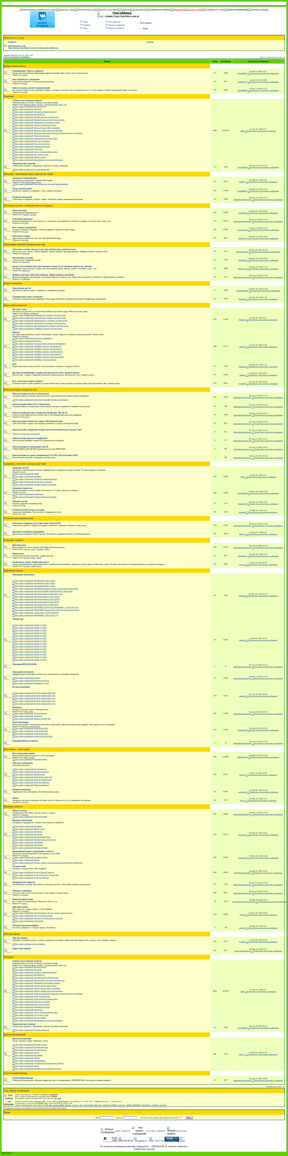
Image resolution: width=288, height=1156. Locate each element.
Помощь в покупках (22, 891)
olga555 (242, 347)
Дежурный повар (40, 817)
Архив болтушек (40, 759)
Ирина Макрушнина (242, 951)
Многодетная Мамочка (31, 726)
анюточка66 (88, 1105)
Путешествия (19, 866)
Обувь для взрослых (42, 136)
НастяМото (146, 1105)
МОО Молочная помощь (31, 182)
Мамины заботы (13, 806)
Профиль (86, 25)
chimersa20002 (242, 291)
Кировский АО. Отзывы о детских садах (50, 315)
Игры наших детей (21, 288)
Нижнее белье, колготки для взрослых (49, 120)
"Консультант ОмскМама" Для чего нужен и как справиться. (33, 48)
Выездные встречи (41, 680)
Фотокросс (38, 716)
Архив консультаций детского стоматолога (51, 400)
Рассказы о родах (21, 236)
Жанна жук (242, 269)
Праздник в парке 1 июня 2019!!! (47, 597)
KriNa (33, 549)
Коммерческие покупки (23, 163)
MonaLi (242, 775)
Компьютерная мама (22, 899)
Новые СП (179, 10)
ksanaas (68, 1105)
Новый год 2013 (40, 657)
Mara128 (242, 320)
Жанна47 (98, 1105)
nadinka (25, 855)
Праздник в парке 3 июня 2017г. (46, 602)
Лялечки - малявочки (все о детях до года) (28, 174)
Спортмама (38, 842)
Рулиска (242, 942)
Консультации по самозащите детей (30, 447)
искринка (106, 1105)
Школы (127, 10)
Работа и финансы (41, 785)
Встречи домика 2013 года (44, 704)
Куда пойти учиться (15, 305)
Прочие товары (40, 157)
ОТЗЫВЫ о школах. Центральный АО (49, 357)
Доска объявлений (238, 10)
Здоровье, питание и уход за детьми (25, 464)
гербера (242, 928)
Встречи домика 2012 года (44, 701)
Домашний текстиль (42, 146)
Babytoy (242, 534)
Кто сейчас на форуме (17, 1091)
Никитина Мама (29, 104)
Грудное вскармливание (24, 178)
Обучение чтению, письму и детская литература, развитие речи (44, 249)
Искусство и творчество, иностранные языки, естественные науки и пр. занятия (52, 266)
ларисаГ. (122, 1105)
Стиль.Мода (38, 921)
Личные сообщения (116, 25)
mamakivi (242, 512)
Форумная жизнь (13, 570)
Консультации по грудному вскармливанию (51, 184)
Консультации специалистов (20, 390)
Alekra (25, 757)
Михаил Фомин (242, 252)
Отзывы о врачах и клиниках (45, 484)
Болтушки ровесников (23, 753)
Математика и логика (22, 258)
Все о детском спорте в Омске (27, 381)
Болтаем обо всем (41, 772)
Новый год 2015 (40, 654)
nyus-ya (75, 1105)
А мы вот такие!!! (14, 540)
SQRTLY (242, 182)
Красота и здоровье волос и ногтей (48, 918)
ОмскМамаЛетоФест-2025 (44, 583)
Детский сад (105, 10)
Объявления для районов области (47, 1069)
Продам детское (40, 1045)
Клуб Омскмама (20, 722)
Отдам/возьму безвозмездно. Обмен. (49, 1063)
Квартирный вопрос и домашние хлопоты (33, 851)
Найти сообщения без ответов (272, 57)
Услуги (36, 1053)
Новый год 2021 (40, 638)
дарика (242, 915)
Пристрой (38, 109)
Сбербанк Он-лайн (215, 10)
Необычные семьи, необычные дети (30, 562)
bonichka (39, 549)
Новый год (17, 619)
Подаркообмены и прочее (25, 741)
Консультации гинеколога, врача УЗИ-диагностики (37, 421)
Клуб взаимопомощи (15, 1073)
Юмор (15, 798)
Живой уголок (39, 829)
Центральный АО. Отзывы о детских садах (51, 326)
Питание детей (19, 501)
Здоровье (140, 10)
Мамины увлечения (22, 820)
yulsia (31, 711)
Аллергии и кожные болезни (45, 479)
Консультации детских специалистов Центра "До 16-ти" (40, 413)
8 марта (37, 678)
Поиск (85, 22)
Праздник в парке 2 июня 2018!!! (47, 599)
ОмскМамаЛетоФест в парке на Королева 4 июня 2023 (56, 589)
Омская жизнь (39, 774)
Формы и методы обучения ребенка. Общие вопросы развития (43, 275)
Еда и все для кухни (42, 144)
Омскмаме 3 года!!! (41, 683)
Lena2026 (242, 213)
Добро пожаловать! (15, 66)
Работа (37, 1058)
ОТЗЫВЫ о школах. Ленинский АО (48, 349)
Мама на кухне (19, 811)
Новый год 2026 (40, 625)
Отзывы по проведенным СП (45, 112)
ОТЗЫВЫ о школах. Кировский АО (47, 346)
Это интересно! (40, 769)
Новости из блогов (116, 28)
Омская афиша (20, 938)
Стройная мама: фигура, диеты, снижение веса (53, 913)
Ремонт (37, 860)
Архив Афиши (39, 944)
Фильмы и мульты (41, 848)
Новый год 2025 (40, 628)
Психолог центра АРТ (31, 434)
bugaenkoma (242, 230)
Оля (23, 472)
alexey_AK (62, 104)
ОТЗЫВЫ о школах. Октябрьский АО (48, 352)
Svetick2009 (242, 167)
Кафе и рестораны (21, 948)
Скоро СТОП (195, 10)
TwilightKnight (242, 757)
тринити (163, 1105)
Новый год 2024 (40, 630)
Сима (25, 711)
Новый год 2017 (40, 649)
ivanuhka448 (242, 493)
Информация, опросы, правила (27, 71)
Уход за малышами (22, 188)
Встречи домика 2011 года (44, 698)
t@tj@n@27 (242, 82)
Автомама (38, 826)
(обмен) (114, 10)
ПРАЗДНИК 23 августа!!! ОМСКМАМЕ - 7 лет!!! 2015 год (56, 607)
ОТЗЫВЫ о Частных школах (45, 360)
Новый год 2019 (40, 644)
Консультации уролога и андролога (30, 438)
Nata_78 (242, 1054)
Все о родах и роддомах (24, 227)
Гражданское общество (43, 777)
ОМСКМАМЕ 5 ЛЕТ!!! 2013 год (46, 615)
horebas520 (242, 730)
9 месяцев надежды (22, 219)
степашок (155, 1105)
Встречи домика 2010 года (44, 696)
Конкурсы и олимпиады (43, 338)
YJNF (242, 477)
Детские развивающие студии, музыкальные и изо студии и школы (45, 373)
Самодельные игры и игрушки (27, 297)
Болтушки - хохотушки (17, 749)
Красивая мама (20, 907)
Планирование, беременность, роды (39, 10)
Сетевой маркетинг (41, 169)
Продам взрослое (41, 1047)
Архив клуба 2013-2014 (43, 736)
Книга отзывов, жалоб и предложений (31, 88)
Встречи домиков (21, 687)
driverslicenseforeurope (242, 199)
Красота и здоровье (42, 141)
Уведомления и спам (17, 46)
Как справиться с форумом (26, 79)
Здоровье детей (20, 468)
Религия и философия (43, 780)
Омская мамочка (50, 104)
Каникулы (37, 341)
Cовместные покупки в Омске (27, 100)
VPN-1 (242, 800)
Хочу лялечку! (19, 210)
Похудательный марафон (25, 925)
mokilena (242, 696)
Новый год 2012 (40, 660)
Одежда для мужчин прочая (45, 125)
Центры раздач (259, 10)
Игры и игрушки (13, 283)
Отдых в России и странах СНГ (46, 875)
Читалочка (38, 845)
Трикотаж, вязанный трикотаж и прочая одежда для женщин (58, 133)
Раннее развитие (86, 10)
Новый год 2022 (40, 636)
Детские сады (19, 309)
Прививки (37, 476)
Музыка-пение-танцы (42, 837)
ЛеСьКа (33, 214)
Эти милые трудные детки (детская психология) (36, 523)
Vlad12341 (242, 238)
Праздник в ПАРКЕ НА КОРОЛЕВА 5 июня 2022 (53, 591)
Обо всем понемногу (22, 763)
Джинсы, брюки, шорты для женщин (48, 130)
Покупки (9, 96)
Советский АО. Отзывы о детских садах (50, 323)
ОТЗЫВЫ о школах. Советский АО (47, 354)
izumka (25, 75)
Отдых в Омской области (44, 872)
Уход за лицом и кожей (43, 915)
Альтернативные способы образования (49, 343)
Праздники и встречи (22, 672)
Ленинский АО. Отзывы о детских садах (50, 318)
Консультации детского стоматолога (30, 394)
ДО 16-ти (26, 417)
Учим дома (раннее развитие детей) (24, 244)
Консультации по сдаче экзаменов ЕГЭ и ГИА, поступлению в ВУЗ (45, 455)
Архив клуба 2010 (41, 728)
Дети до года (67, 10)
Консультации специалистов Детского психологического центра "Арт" (47, 430)
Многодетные (19, 545)
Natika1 (242, 375)
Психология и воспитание (19, 518)
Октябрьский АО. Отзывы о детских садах (50, 320)
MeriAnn (26, 313)
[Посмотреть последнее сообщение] (22, 106)
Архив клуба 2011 (41, 731)
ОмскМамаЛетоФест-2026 (44, 581)
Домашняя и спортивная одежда (47, 122)
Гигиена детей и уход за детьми (28, 510)
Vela (80, 1105)
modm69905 (242, 73)
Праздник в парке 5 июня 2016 (46, 605)
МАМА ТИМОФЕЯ (133, 1105)
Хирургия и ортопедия (43, 482)
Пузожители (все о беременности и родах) (28, 205)
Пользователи (114, 22)
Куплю (36, 1066)
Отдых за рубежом (41, 878)
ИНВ (242, 131)
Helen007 (242, 384)
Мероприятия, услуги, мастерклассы (48, 160)
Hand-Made (38, 1055)
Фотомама (38, 834)
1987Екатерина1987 (242, 873)
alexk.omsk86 (58, 1105)
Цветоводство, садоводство (45, 840)
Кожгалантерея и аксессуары (45, 138)
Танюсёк (26, 549)
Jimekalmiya (242, 556)
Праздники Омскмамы (23, 574)
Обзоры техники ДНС (42, 719)
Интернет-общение (41, 782)
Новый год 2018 (40, 646)
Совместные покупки (160, 10)
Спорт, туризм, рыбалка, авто (46, 152)
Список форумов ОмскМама (17, 57)
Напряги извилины (21, 789)
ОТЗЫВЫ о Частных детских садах (48, 328)
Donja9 (26, 214)
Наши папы (18, 553)
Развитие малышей (22, 197)
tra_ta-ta (242, 564)
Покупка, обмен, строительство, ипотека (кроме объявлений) (58, 863)
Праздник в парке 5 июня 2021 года (48, 594)
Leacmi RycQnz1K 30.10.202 (243, 902)
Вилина (40, 104)
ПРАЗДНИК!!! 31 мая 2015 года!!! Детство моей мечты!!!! (56, 610)
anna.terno (242, 792)
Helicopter (26, 253)
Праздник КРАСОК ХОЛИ (24, 664)
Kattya (46, 549)
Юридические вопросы (23, 882)
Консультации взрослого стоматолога (31, 404)
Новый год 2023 (40, 633)
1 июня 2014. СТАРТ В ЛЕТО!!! (46, 613)
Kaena (24, 903)
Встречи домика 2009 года (44, 693)
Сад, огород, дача (41, 154)
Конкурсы (17, 707)
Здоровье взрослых (22, 488)
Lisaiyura (242, 640)
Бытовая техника (40, 857)
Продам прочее (40, 1050)
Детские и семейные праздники (28, 532)
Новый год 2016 (40, 652)
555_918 (48, 1105)
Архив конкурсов (40, 713)
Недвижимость (40, 1061)
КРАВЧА (114, 1105)
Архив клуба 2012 (41, 734)
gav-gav (25, 802)
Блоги (84, 28)
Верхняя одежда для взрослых (46, 117)
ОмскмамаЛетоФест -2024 (44, 586)
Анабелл (25, 911)
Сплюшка (242, 596)
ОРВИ (36, 474)
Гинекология (39, 494)
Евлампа (242, 299)
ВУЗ (14, 364)
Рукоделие (38, 149)
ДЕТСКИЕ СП (39, 114)
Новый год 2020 (40, 641)
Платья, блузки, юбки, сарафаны (47, 128)
